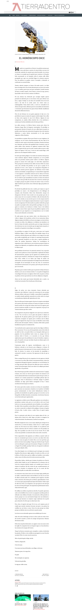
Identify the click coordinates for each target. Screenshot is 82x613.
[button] (10, 18)
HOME (14, 15)
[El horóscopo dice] (32, 37)
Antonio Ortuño (20, 62)
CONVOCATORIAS (32, 15)
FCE (8, 1)
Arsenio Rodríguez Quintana (39, 609)
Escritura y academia (19, 575)
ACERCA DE (49, 15)
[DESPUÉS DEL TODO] (23, 597)
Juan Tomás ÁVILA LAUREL (21, 605)
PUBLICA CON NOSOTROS (59, 15)
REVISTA (17, 15)
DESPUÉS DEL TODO (21, 604)
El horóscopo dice (32, 58)
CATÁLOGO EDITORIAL (41, 15)
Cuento (16, 570)
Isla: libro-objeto (45, 575)
